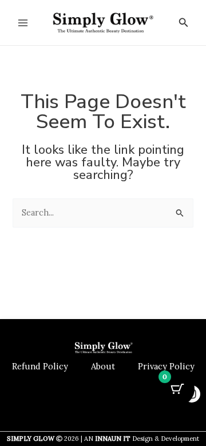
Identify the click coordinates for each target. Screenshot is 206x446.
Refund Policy (40, 366)
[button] (184, 22)
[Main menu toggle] (22, 22)
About (103, 366)
